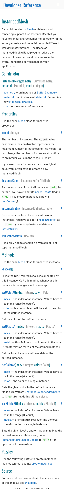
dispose (6, 268)
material (8, 97)
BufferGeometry (43, 80)
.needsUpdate (51, 392)
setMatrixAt (9, 403)
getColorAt (8, 292)
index (6, 299)
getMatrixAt (9, 326)
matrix (7, 342)
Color (46, 292)
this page (30, 482)
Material (19, 85)
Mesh (30, 29)
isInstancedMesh (12, 235)
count (6, 106)
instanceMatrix (11, 208)
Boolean (29, 235)
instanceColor (10, 180)
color (6, 308)
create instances (42, 463)
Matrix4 (50, 326)
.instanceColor (34, 392)
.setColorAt (9, 201)
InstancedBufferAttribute (35, 180)
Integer (39, 85)
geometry (9, 92)
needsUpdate (43, 192)
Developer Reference (22, 5)
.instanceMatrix (11, 439)
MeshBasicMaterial (21, 101)
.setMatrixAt (9, 229)
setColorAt (8, 364)
